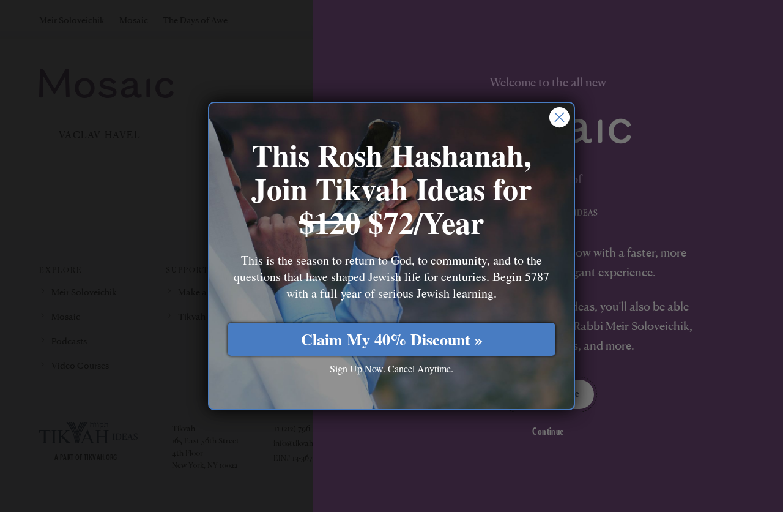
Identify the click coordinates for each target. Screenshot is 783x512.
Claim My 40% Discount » (392, 339)
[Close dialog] (559, 117)
